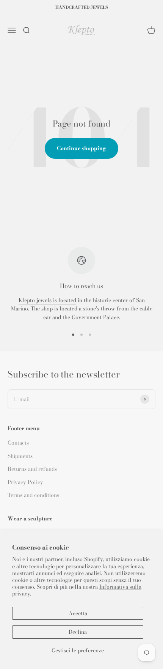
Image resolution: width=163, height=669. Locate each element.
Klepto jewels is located (47, 300)
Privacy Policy (25, 482)
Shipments (20, 456)
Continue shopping (81, 148)
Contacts (18, 443)
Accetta (78, 613)
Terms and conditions (33, 495)
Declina (78, 632)
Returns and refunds (32, 469)
